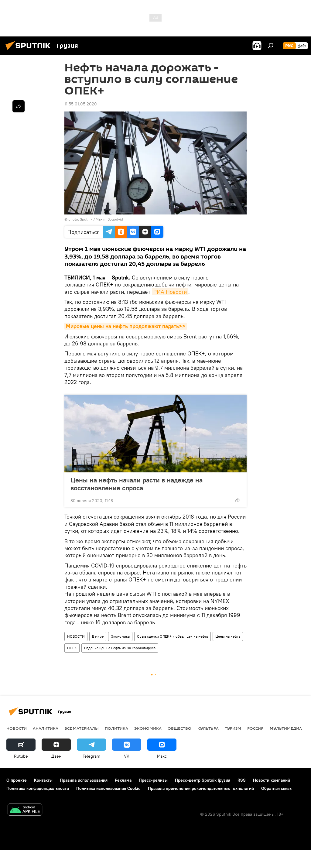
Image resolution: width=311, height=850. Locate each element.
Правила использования (84, 780)
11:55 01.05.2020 (80, 104)
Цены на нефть (227, 636)
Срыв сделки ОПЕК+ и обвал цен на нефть (172, 636)
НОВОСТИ (76, 636)
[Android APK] (25, 810)
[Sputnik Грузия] (29, 50)
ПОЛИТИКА (116, 728)
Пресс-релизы (153, 780)
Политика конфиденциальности (37, 788)
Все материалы (81, 728)
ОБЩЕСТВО (179, 728)
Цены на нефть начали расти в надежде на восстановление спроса (136, 484)
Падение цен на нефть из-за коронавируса (120, 648)
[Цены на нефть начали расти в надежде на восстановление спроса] (155, 433)
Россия (255, 728)
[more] (237, 500)
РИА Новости (170, 291)
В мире (98, 636)
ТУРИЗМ (233, 728)
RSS (242, 780)
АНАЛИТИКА (45, 728)
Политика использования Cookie (108, 788)
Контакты (43, 780)
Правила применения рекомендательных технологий (201, 788)
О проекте (16, 780)
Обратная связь (276, 788)
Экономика (120, 636)
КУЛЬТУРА (208, 728)
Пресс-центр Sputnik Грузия (202, 780)
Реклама (123, 780)
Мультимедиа (286, 728)
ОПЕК (72, 648)
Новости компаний (271, 780)
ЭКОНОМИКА (148, 728)
